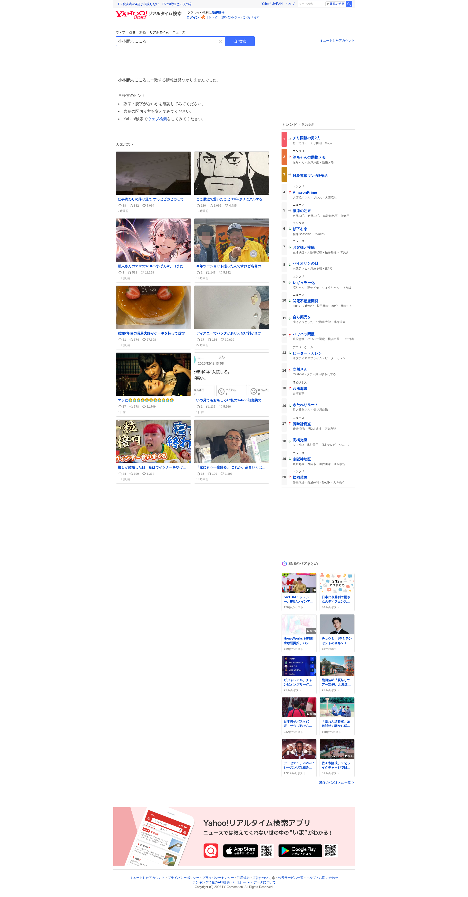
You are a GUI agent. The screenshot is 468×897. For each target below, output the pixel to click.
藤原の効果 (337, 4)
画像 (132, 32)
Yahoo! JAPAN (272, 4)
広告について (262, 878)
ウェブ (120, 32)
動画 (142, 32)
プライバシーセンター (218, 878)
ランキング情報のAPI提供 (211, 882)
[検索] (349, 4)
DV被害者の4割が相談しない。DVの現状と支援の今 (155, 4)
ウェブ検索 (157, 119)
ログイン (192, 17)
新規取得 (218, 12)
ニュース (179, 32)
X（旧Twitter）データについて (254, 882)
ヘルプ (290, 4)
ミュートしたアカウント (337, 40)
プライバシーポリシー (183, 878)
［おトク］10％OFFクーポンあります (232, 17)
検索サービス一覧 (290, 878)
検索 (242, 41)
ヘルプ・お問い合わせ (322, 878)
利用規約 (243, 878)
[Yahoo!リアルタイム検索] (148, 12)
